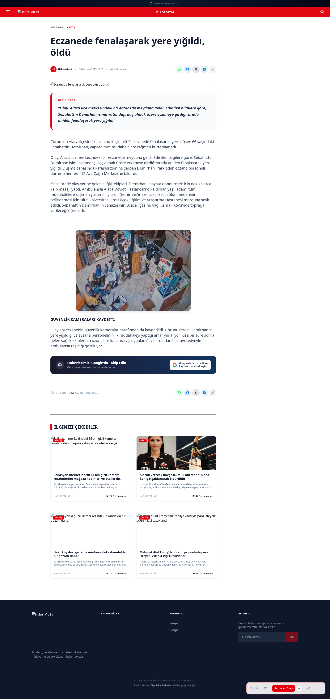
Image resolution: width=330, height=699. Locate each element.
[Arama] (322, 12)
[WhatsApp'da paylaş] (179, 69)
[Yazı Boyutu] (265, 688)
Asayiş (71, 27)
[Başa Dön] (318, 688)
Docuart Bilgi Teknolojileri (155, 685)
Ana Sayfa (167, 12)
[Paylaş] (308, 688)
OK (292, 636)
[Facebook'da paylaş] (187, 69)
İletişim (175, 630)
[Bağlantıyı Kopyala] (212, 69)
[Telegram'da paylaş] (204, 69)
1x (299, 688)
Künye (174, 623)
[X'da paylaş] (195, 69)
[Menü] (8, 11)
